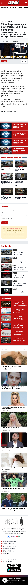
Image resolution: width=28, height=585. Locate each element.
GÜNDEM (13, 8)
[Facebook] (8, 537)
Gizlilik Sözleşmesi (21, 558)
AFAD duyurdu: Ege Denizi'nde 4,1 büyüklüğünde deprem (19, 277)
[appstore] (14, 566)
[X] (11, 537)
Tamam (19, 583)
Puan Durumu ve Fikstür (9, 548)
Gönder (4, 223)
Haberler (3, 21)
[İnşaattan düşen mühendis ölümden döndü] (7, 176)
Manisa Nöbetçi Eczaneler (9, 541)
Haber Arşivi (6, 553)
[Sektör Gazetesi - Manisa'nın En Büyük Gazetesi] (14, 3)
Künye (12, 558)
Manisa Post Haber (7, 561)
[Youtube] (17, 537)
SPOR (14, 288)
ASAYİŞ (20, 8)
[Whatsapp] (19, 537)
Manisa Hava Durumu (8, 543)
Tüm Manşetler (7, 550)
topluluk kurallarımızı (15, 228)
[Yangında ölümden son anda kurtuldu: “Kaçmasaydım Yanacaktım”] (7, 191)
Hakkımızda (5, 558)
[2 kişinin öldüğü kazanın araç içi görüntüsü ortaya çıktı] (21, 176)
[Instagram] (14, 537)
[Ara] (26, 3)
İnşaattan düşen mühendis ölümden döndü (6, 183)
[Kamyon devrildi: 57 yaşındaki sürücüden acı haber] (21, 191)
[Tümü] (26, 246)
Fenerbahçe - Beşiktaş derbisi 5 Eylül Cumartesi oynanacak (19, 292)
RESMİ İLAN (4, 8)
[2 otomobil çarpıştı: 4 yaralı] (7, 163)
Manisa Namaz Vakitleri (9, 545)
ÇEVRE (14, 273)
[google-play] (14, 570)
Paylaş (4, 61)
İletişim (4, 559)
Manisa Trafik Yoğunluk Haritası (11, 546)
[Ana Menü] (1, 3)
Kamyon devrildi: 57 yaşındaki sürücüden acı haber (20, 197)
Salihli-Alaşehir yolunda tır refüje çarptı (19, 169)
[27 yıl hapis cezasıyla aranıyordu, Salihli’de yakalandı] (14, 51)
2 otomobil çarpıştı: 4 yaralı (18, 253)
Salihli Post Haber (12, 559)
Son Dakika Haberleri (8, 552)
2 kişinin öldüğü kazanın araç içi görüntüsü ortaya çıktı (19, 284)
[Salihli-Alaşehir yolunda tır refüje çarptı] (21, 163)
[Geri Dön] (4, 580)
